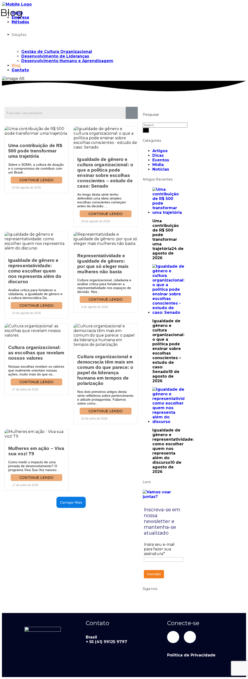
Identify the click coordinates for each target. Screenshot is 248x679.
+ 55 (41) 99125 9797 (106, 641)
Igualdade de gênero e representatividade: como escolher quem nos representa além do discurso (34, 271)
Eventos (160, 160)
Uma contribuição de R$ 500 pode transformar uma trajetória (35, 151)
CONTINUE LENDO (36, 180)
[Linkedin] (173, 637)
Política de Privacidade (191, 655)
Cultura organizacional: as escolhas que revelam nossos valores (36, 353)
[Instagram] (190, 637)
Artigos (160, 151)
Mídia (158, 164)
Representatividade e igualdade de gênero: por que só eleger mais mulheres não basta (103, 263)
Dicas (158, 155)
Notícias (160, 169)
